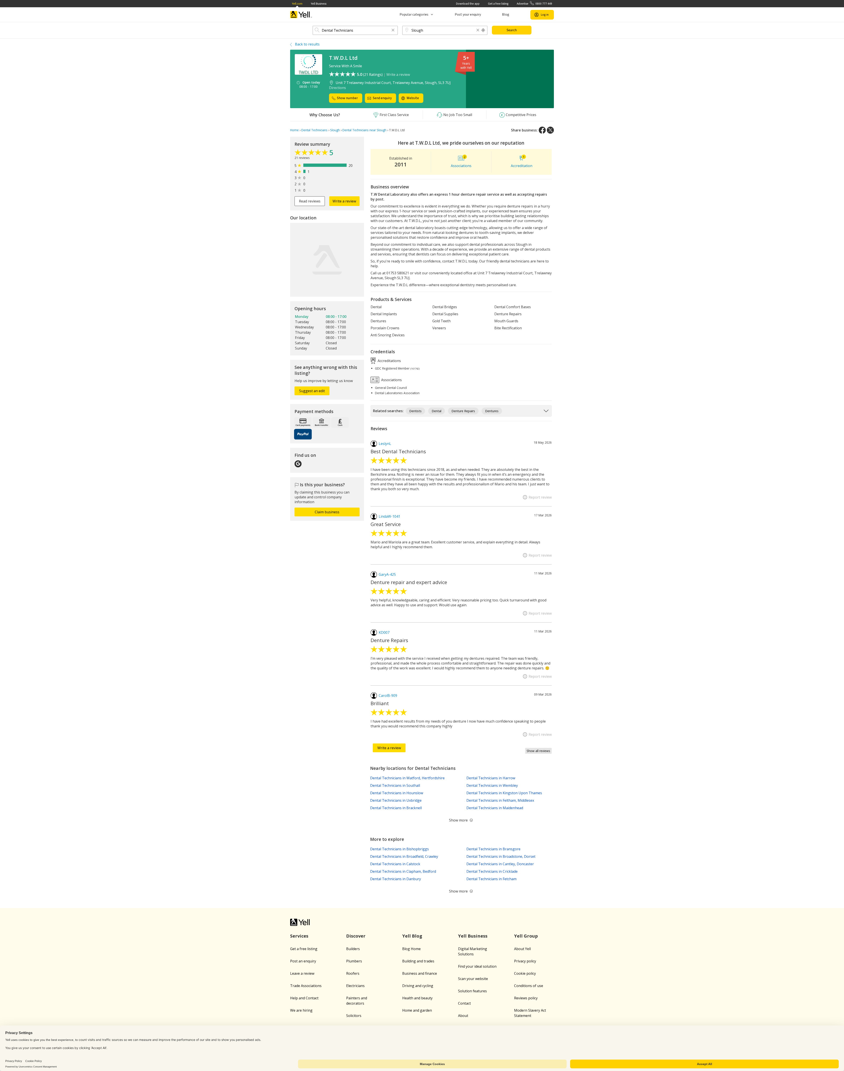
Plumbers (354, 961)
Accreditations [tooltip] (389, 360)
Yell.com (297, 4)
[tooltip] (483, 30)
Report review (540, 497)
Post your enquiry (468, 14)
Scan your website (473, 978)
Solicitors (353, 1015)
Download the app (468, 4)
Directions (337, 87)
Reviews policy (526, 998)
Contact (464, 1003)
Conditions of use (528, 985)
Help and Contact (304, 998)
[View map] (327, 260)
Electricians (355, 985)
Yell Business (318, 4)
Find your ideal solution (477, 966)
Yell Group (526, 936)
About (463, 1015)
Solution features (472, 991)
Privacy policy (525, 961)
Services (299, 936)
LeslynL (385, 443)
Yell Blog (412, 936)
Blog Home (411, 948)
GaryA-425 (387, 574)
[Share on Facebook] (542, 130)
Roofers (352, 973)
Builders (353, 948)
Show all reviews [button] (538, 751)
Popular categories (414, 14)
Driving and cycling (417, 985)
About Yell (522, 948)
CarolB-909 (388, 695)
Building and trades (418, 961)
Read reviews (309, 201)
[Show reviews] (312, 153)
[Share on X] (550, 130)
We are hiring (301, 1010)
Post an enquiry (303, 961)
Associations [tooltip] (391, 379)
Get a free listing (498, 4)
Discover (356, 936)
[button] (393, 30)
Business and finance (419, 973)
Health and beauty (417, 998)
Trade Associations (306, 985)
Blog (505, 14)
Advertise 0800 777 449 (534, 4)
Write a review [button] (344, 201)
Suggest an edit (312, 390)
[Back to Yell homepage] (301, 14)
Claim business (327, 512)
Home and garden (417, 1010)
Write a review (398, 74)
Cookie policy (525, 973)
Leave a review (302, 973)
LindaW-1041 (389, 516)
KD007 (384, 632)
